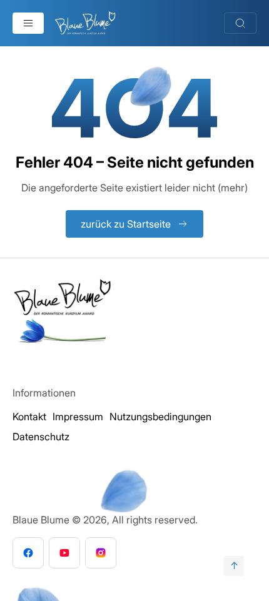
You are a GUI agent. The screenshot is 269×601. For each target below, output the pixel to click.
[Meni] (28, 23)
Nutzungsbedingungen (160, 416)
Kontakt (29, 416)
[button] (22, 578)
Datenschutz (41, 436)
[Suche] (240, 23)
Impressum (78, 416)
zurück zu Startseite (126, 224)
